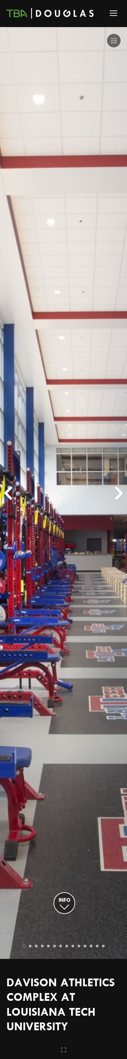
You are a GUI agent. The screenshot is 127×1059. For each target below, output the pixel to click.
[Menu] (113, 13)
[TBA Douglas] (51, 15)
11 (85, 946)
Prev (8, 493)
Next (119, 493)
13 (97, 946)
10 (79, 946)
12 (91, 946)
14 (103, 946)
